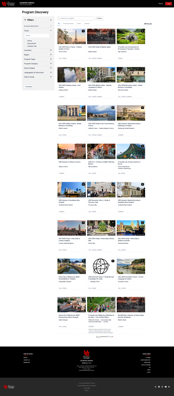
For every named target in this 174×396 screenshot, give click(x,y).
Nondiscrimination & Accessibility (86, 385)
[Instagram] (162, 387)
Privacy (87, 390)
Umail (148, 369)
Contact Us (27, 360)
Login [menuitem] (168, 4)
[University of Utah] (12, 387)
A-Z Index (148, 357)
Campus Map (147, 362)
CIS (149, 367)
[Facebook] (159, 387)
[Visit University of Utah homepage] (8, 3)
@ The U (148, 372)
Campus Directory (145, 360)
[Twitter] (155, 387)
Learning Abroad (27, 3)
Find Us (25, 357)
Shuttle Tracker (145, 365)
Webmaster (27, 362)
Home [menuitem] (161, 3)
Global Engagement (26, 4)
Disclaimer (87, 388)
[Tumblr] (168, 387)
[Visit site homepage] (86, 359)
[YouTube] (166, 387)
